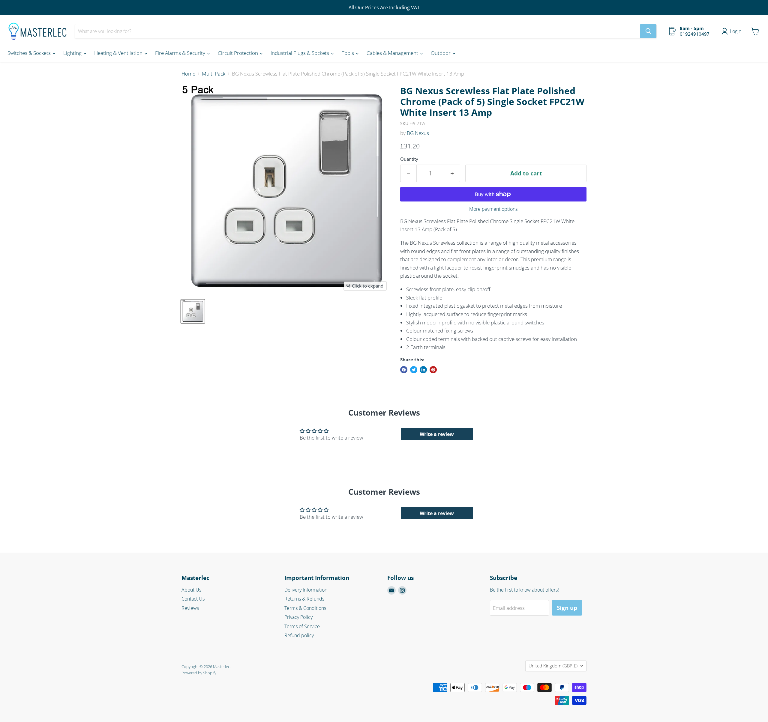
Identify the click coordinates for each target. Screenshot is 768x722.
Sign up (567, 608)
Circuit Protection (238, 52)
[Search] (648, 31)
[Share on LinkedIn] (423, 369)
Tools (348, 52)
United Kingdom (553, 666)
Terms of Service (302, 626)
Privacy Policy (298, 617)
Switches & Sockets (30, 52)
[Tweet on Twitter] (413, 369)
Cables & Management (393, 52)
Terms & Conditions (305, 608)
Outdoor (441, 52)
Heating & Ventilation (119, 52)
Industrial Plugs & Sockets (300, 52)
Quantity (409, 159)
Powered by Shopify (199, 673)
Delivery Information (305, 589)
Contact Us (193, 598)
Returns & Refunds (304, 598)
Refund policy (299, 635)
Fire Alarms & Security (180, 52)
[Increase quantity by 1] (452, 173)
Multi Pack (213, 74)
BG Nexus (418, 133)
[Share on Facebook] (403, 369)
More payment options (493, 209)
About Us (191, 589)
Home (188, 74)
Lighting (73, 52)
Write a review (437, 434)
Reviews (190, 608)
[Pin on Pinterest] (433, 369)
